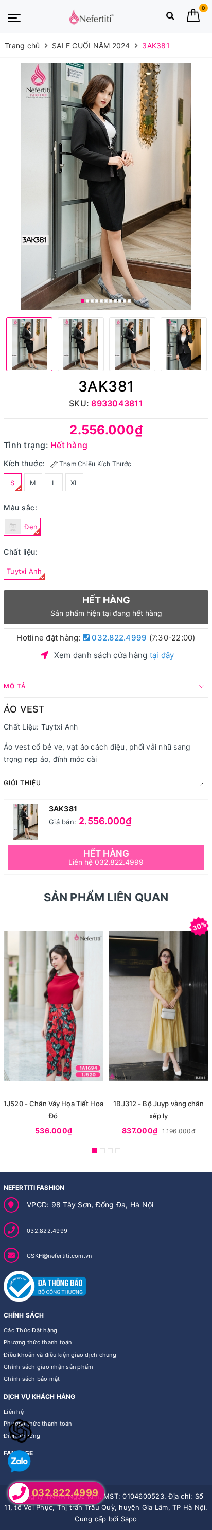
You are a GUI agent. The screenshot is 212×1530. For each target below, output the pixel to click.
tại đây (162, 655)
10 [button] (124, 301)
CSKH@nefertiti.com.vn (59, 1255)
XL (74, 482)
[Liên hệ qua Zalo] (19, 1461)
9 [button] (119, 301)
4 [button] (96, 301)
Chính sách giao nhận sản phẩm (48, 1367)
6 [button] (106, 301)
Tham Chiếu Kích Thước (95, 464)
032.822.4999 (118, 638)
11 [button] (129, 301)
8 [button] (115, 301)
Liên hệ (14, 1411)
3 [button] (92, 301)
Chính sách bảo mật (32, 1378)
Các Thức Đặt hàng (30, 1330)
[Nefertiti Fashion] (91, 17)
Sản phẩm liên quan (106, 897)
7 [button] (110, 301)
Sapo (129, 1519)
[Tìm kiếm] (170, 18)
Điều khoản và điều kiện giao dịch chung (60, 1354)
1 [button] (82, 301)
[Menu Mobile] (14, 17)
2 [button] (87, 301)
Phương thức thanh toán (38, 1342)
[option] (106, 186)
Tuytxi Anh (24, 571)
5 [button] (101, 301)
